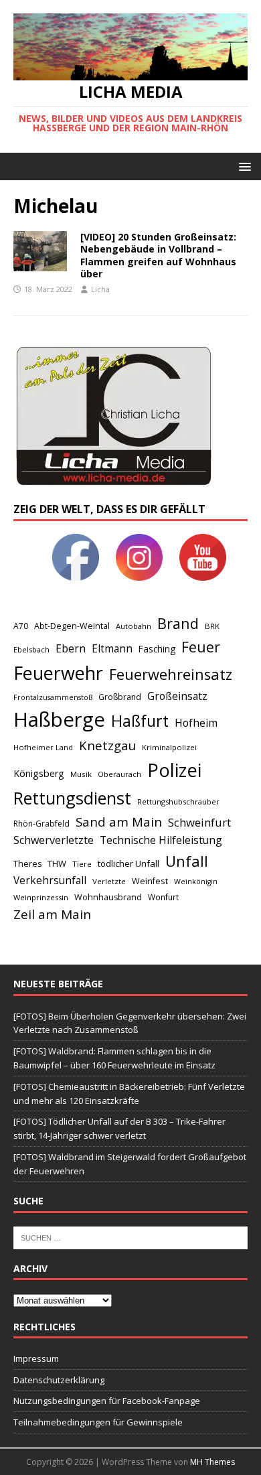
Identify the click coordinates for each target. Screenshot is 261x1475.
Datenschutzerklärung (58, 1380)
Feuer (200, 646)
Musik (81, 774)
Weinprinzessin (40, 897)
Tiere (82, 864)
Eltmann (112, 649)
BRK (212, 626)
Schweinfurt (199, 822)
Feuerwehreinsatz (170, 674)
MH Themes (212, 1462)
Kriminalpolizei (169, 747)
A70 (20, 626)
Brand (178, 623)
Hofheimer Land (43, 747)
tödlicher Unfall (128, 863)
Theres (27, 863)
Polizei (174, 770)
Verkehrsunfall (49, 880)
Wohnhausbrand (108, 897)
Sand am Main (119, 821)
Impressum (36, 1358)
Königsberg (38, 773)
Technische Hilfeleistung (161, 840)
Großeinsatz (177, 696)
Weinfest (150, 881)
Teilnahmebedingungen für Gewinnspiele (98, 1422)
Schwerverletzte (53, 840)
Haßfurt (140, 720)
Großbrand (119, 697)
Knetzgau (107, 745)
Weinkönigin (195, 881)
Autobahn (133, 626)
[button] (243, 165)
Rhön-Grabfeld (41, 823)
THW (57, 863)
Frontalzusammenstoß (52, 697)
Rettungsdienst (72, 797)
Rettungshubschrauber (178, 801)
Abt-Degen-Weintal (72, 626)
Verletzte (109, 881)
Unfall (186, 861)
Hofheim (196, 722)
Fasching (157, 648)
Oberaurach (119, 774)
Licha (100, 289)
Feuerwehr (58, 672)
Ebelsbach (31, 649)
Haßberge (59, 719)
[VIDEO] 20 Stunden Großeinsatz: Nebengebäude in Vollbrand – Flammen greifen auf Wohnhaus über (158, 255)
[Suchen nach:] (130, 1237)
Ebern (71, 648)
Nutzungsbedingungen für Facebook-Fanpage (106, 1401)
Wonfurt (163, 897)
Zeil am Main (52, 914)
